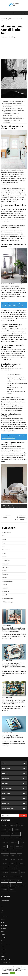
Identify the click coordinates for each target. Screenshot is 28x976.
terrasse (15, 885)
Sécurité (4, 595)
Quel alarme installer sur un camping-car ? (14, 118)
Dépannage (5, 564)
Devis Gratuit (6, 768)
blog (9, 505)
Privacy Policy (6, 793)
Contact (4, 798)
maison (13, 855)
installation (5, 851)
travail (22, 885)
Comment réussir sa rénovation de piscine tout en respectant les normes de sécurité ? (13, 702)
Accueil (4, 763)
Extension (5, 773)
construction (15, 833)
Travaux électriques (7, 598)
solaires (20, 876)
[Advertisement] (14, 47)
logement (5, 855)
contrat (11, 507)
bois (10, 829)
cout (10, 838)
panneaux (5, 863)
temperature (5, 885)
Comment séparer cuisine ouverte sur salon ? (20, 518)
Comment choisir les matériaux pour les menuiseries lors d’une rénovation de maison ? (13, 629)
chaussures (5, 833)
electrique (5, 842)
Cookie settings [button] (5, 973)
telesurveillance (18, 507)
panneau (20, 859)
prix (17, 868)
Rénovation (5, 591)
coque (4, 838)
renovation (14, 872)
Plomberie (5, 588)
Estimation (5, 574)
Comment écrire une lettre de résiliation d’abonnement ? (13, 110)
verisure (24, 507)
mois (20, 855)
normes (13, 859)
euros (10, 846)
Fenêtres (4, 577)
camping (7, 507)
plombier (4, 868)
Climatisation (6, 550)
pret (12, 868)
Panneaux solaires (7, 581)
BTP (3, 546)
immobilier (18, 846)
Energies (4, 570)
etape (4, 846)
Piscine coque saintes (7, 516)
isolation (14, 851)
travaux (4, 889)
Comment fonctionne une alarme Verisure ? (14, 101)
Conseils (4, 557)
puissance (5, 872)
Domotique (5, 567)
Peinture (4, 584)
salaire (23, 872)
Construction (6, 560)
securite (4, 876)
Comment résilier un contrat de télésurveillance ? (11, 114)
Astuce (4, 539)
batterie (21, 825)
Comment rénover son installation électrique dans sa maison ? (12, 737)
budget (17, 829)
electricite (18, 838)
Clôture (4, 553)
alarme (3, 507)
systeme (12, 880)
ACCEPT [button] (12, 973)
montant (4, 859)
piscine (13, 863)
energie (23, 842)
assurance (12, 825)
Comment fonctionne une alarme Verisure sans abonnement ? (14, 105)
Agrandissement (6, 532)
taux (19, 880)
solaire (12, 876)
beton (4, 829)
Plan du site (5, 803)
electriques (14, 842)
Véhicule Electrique (7, 602)
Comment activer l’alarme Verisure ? (12, 103)
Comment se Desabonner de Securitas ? (13, 108)
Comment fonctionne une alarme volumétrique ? (11, 121)
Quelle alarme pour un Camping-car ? (12, 117)
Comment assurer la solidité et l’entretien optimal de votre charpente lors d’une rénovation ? (13, 665)
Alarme (4, 536)
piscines (20, 863)
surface (4, 880)
